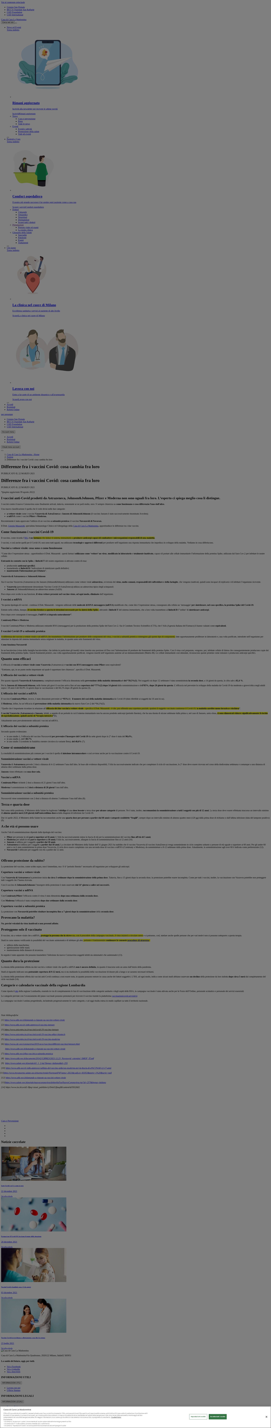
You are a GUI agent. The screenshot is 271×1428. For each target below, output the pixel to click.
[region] (135, 1417)
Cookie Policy (116, 1417)
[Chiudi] (266, 1417)
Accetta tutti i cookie (217, 1417)
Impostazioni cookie (198, 1417)
